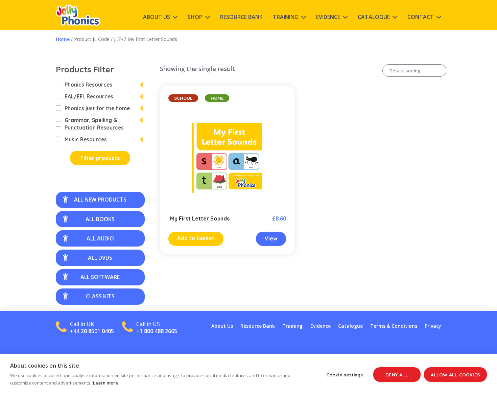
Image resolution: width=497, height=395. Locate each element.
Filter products (100, 158)
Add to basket (196, 238)
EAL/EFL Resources (89, 96)
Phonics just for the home (97, 108)
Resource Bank (241, 17)
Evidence (328, 17)
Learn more (105, 383)
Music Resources (86, 139)
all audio (100, 238)
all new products (100, 199)
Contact (420, 17)
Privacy (433, 326)
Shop (195, 17)
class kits (100, 296)
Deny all (396, 374)
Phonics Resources (88, 84)
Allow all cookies (455, 374)
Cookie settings (344, 374)
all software (100, 277)
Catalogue (374, 17)
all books (100, 219)
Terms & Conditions (393, 326)
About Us (156, 17)
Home (63, 39)
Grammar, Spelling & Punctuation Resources (94, 124)
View (271, 238)
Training (286, 17)
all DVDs (100, 257)
